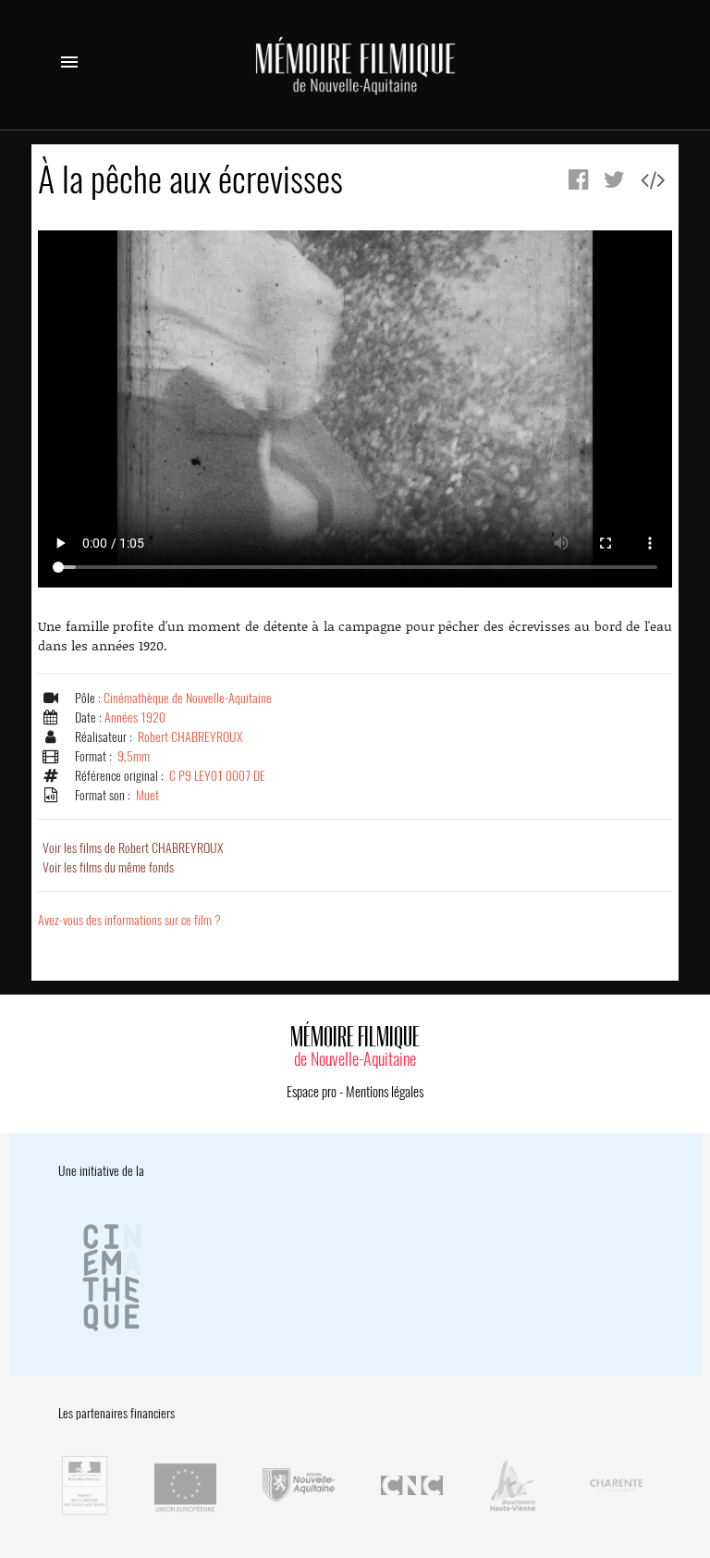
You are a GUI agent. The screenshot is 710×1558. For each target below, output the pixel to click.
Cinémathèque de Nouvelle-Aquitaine (188, 698)
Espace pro (312, 1091)
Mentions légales (384, 1091)
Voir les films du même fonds (108, 867)
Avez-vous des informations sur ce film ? (129, 920)
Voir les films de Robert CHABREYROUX (133, 848)
